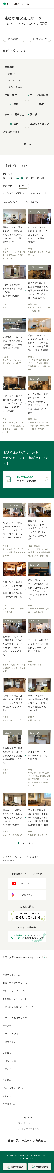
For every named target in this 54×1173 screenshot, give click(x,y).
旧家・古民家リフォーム (15, 983)
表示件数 (8, 186)
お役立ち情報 (9, 1042)
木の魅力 (7, 1026)
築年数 (33, 114)
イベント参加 (9, 1061)
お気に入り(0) (40, 38)
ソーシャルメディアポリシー (27, 1129)
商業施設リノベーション (15, 999)
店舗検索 (7, 1053)
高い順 (30, 178)
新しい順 (8, 178)
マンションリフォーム (14, 991)
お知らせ (7, 1096)
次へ (30, 843)
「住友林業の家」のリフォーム (18, 1007)
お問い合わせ (9, 1069)
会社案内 (7, 1080)
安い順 (40, 178)
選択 (16, 104)
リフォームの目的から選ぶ (16, 1018)
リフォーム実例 (10, 1034)
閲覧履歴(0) (14, 38)
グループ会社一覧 (12, 1088)
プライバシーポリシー (27, 1123)
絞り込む (28, 144)
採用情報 (7, 1104)
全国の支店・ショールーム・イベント (21, 957)
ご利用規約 (27, 1117)
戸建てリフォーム (11, 975)
